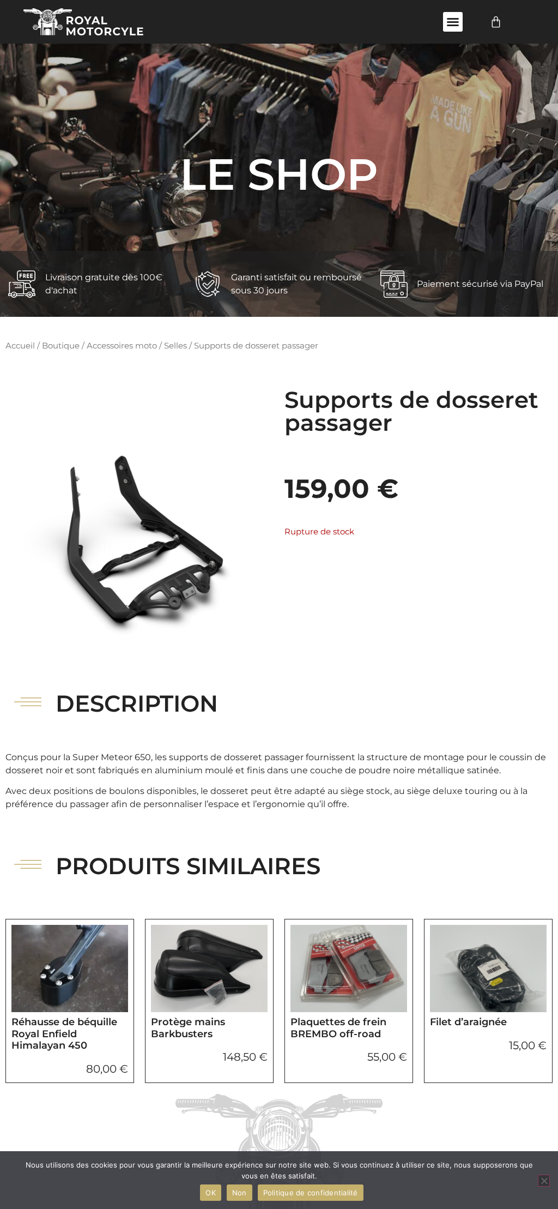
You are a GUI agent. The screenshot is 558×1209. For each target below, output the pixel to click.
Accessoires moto (122, 346)
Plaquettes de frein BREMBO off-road (338, 1028)
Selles (175, 346)
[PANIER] (496, 22)
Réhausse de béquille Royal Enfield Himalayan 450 (64, 1033)
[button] (453, 22)
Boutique (61, 346)
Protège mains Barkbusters (188, 1028)
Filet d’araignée (468, 1022)
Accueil (20, 346)
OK (210, 1192)
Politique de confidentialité (310, 1192)
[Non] (544, 1181)
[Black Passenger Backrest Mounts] (139, 522)
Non (239, 1192)
